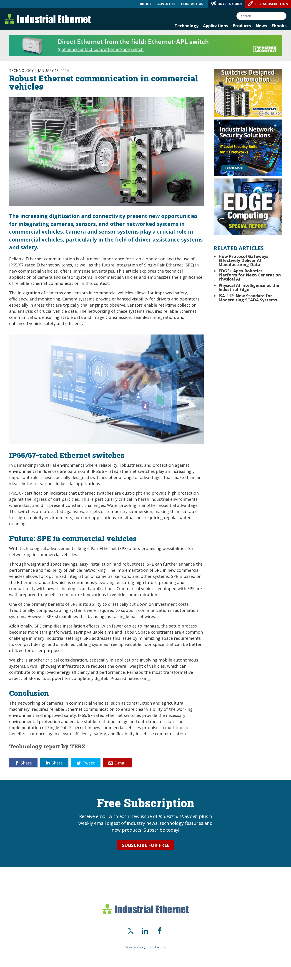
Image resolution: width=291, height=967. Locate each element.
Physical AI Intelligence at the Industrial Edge (248, 287)
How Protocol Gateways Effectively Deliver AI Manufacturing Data (243, 260)
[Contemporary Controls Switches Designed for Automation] (248, 92)
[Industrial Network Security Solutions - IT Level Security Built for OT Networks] (248, 147)
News (261, 25)
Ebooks (278, 25)
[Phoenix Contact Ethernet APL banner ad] (145, 45)
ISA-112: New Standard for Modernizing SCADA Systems (247, 298)
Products (242, 25)
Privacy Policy (135, 947)
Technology (186, 25)
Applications (215, 25)
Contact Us (157, 947)
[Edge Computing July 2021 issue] (248, 206)
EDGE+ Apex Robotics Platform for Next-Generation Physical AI (249, 275)
